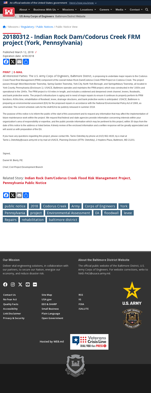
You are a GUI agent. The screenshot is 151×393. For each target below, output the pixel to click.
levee (128, 213)
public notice (15, 206)
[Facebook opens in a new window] (5, 284)
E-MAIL (18, 72)
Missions (68, 9)
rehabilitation (33, 219)
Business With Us (45, 9)
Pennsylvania (15, 213)
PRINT (7, 72)
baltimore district (63, 219)
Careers (105, 9)
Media (120, 9)
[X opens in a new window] (20, 284)
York (123, 206)
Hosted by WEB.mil (52, 341)
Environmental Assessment (68, 213)
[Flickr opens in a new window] (35, 284)
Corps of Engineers (100, 206)
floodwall (111, 213)
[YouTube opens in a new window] (28, 284)
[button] (83, 3)
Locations (87, 9)
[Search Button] (146, 10)
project (36, 213)
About (23, 9)
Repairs (11, 219)
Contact (135, 9)
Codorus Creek (54, 206)
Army (75, 206)
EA (97, 213)
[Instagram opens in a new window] (13, 284)
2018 (34, 206)
